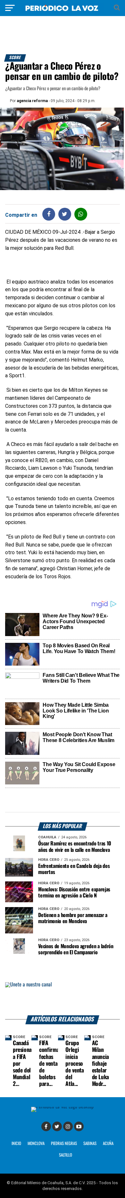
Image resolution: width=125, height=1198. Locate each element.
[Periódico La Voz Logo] (62, 11)
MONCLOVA (36, 1143)
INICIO (16, 1143)
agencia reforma (32, 101)
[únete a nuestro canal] (62, 998)
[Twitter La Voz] (57, 1126)
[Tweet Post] (64, 214)
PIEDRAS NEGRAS (64, 1143)
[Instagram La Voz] (68, 1126)
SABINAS (89, 1143)
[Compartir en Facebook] (48, 214)
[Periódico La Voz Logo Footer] (62, 1106)
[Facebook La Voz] (46, 1126)
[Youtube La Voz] (79, 1126)
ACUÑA (108, 1143)
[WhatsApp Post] (80, 214)
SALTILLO (65, 1155)
